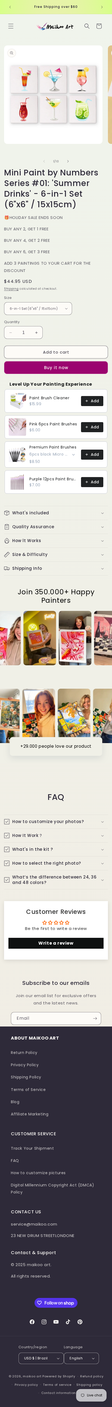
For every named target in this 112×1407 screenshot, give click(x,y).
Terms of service (57, 1385)
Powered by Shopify (58, 1376)
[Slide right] (68, 161)
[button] (11, 26)
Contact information (58, 1393)
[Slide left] (44, 161)
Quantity (12, 321)
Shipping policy (89, 1385)
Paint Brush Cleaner (49, 398)
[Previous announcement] (10, 7)
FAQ (15, 1160)
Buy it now (56, 367)
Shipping (11, 289)
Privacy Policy (25, 1065)
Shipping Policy (26, 1077)
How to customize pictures (38, 1173)
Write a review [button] (55, 943)
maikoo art (32, 1376)
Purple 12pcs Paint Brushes (53, 479)
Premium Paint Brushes (53, 447)
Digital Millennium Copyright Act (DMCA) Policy (52, 1188)
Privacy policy (26, 1385)
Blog (15, 1102)
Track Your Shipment (32, 1148)
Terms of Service (28, 1089)
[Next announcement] (102, 7)
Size (8, 297)
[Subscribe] (95, 1018)
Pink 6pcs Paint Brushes (53, 424)
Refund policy (91, 1376)
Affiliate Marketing (29, 1114)
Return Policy (24, 1052)
